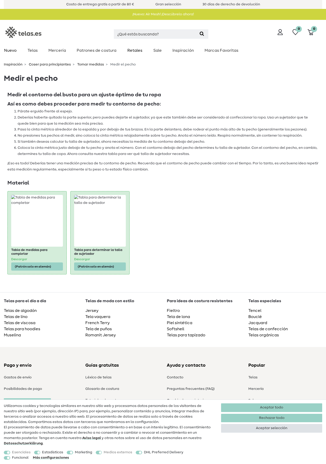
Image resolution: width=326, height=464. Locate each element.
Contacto (175, 377)
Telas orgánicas (263, 335)
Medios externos (118, 452)
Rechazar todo (271, 418)
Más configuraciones (51, 457)
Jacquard (257, 323)
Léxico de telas (98, 377)
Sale (157, 50)
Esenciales (21, 452)
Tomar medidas (90, 64)
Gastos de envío (18, 377)
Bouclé (255, 317)
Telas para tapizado (186, 335)
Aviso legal (91, 438)
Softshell (175, 329)
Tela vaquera (97, 317)
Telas (33, 50)
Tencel (254, 311)
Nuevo (10, 50)
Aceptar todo (271, 407)
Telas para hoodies (22, 329)
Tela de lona (178, 317)
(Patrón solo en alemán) (33, 266)
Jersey (92, 311)
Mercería (57, 50)
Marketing (83, 452)
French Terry (97, 323)
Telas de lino (16, 317)
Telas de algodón (20, 311)
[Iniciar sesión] (280, 32)
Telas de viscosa (19, 323)
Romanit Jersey (100, 335)
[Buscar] (201, 34)
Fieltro (173, 311)
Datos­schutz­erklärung (23, 443)
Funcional (20, 457)
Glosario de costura (102, 389)
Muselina (12, 335)
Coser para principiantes (49, 64)
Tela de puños (98, 329)
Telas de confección (268, 329)
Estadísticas (52, 452)
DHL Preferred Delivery (163, 452)
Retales (134, 50)
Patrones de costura (96, 50)
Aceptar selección (271, 428)
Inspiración (183, 50)
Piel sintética (179, 323)
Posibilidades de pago (23, 389)
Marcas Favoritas (221, 50)
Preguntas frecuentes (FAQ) (191, 389)
